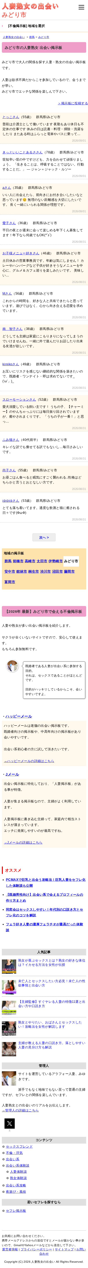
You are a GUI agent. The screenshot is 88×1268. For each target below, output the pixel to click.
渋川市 (45, 572)
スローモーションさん (19, 399)
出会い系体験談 (17, 1165)
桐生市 (33, 572)
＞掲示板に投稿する (73, 103)
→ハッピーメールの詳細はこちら (29, 761)
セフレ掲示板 (16, 1210)
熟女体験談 (18, 1178)
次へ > (44, 537)
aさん (6, 187)
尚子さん (9, 470)
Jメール (12, 774)
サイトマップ (64, 1249)
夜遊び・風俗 (16, 1191)
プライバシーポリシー (36, 1249)
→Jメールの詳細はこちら (23, 842)
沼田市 (57, 572)
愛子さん (9, 223)
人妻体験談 (18, 1171)
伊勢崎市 (56, 561)
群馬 (8, 561)
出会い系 (12, 1159)
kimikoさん (10, 364)
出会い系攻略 (16, 1185)
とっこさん (10, 117)
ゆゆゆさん (10, 500)
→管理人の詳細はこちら (20, 1110)
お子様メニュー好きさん (20, 253)
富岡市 (10, 582)
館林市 (21, 572)
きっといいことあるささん (22, 152)
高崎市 (30, 561)
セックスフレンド (19, 1146)
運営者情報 (10, 1249)
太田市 (42, 561)
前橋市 (18, 561)
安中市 (10, 572)
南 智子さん (12, 329)
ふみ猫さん (10, 440)
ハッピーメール (19, 716)
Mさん (7, 293)
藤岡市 (69, 572)
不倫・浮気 (14, 1153)
